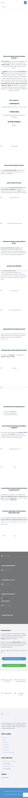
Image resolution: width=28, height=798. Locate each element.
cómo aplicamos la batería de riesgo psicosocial (13, 522)
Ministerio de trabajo (21, 270)
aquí (5, 650)
